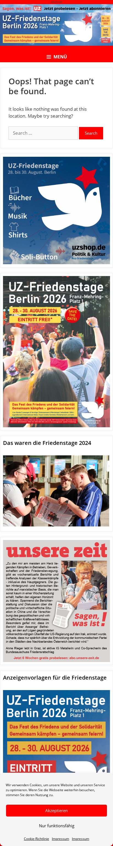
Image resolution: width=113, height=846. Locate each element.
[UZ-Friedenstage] (56, 29)
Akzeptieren (56, 810)
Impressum (60, 838)
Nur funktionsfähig (56, 825)
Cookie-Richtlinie (36, 838)
